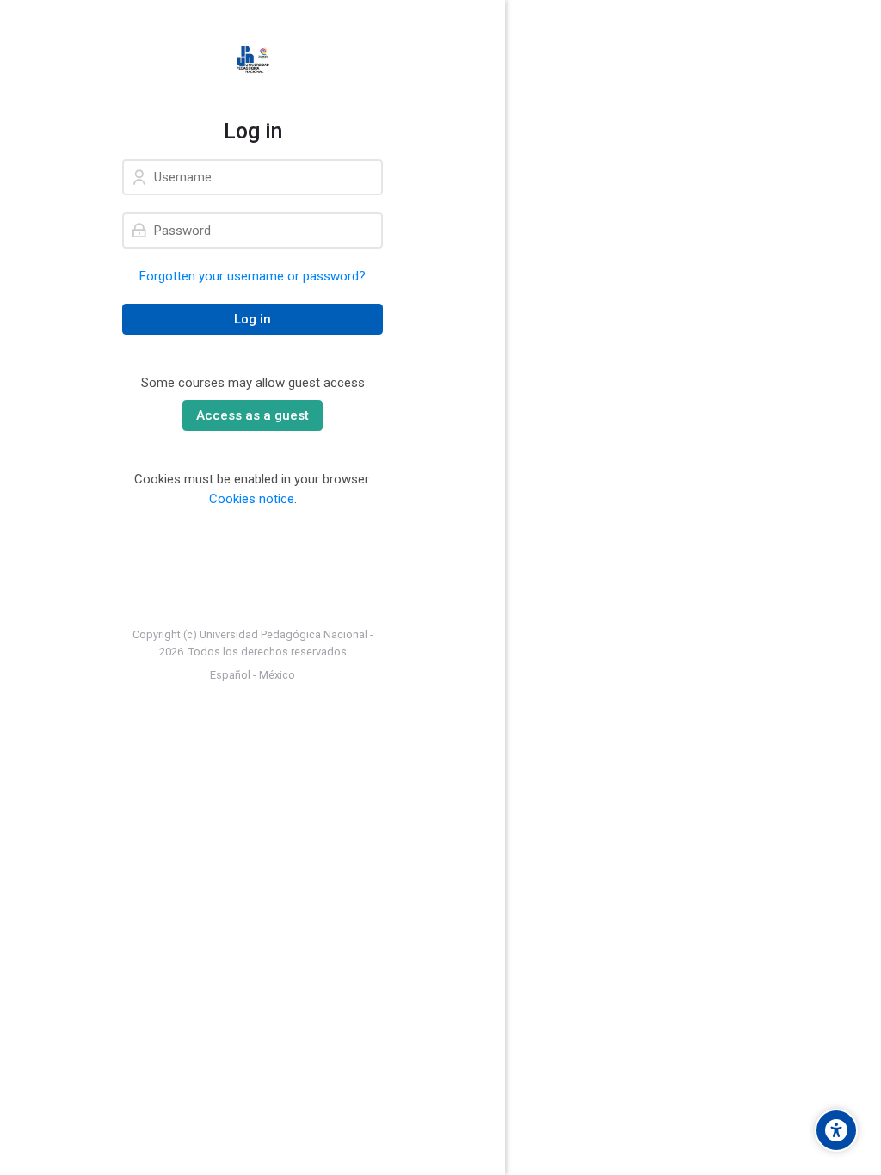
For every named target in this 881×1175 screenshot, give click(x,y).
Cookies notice (251, 499)
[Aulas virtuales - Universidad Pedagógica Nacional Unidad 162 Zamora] (252, 59)
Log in (252, 319)
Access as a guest (252, 415)
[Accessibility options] (836, 1130)
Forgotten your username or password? (252, 276)
